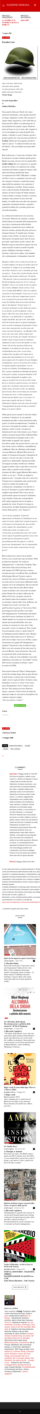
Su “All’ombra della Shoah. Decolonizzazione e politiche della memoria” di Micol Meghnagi (17, 1023)
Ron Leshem (15, 749)
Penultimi (8, 1360)
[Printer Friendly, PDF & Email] (20, 706)
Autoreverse (24, 1342)
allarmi (6, 38)
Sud (6, 1316)
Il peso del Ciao (24, 1354)
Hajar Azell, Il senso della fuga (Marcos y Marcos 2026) (19, 1088)
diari (6, 1018)
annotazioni (9, 1142)
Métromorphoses (11, 1342)
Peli (32, 1358)
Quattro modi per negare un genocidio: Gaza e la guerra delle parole (19, 1204)
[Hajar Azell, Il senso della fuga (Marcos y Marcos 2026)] (20, 1069)
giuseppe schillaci (9, 1092)
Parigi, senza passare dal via (15, 1356)
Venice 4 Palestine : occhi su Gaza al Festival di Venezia (18, 1265)
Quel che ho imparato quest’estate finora (20, 958)
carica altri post (18, 1287)
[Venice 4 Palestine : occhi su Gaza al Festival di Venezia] (20, 1246)
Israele (27, 746)
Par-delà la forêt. (20, 1360)
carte (7, 1083)
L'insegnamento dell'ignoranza (16, 1365)
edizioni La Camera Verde (14, 1351)
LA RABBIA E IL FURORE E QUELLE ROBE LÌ (10, 22)
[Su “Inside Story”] (20, 1128)
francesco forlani (9, 733)
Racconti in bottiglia (21, 1338)
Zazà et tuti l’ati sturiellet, (21, 1327)
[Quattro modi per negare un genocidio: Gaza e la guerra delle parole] (20, 1185)
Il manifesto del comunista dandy (17, 1357)
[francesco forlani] (9, 1300)
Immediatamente (28, 1367)
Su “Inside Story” (11, 1146)
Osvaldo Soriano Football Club (18, 1334)
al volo (7, 954)
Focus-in (7, 1322)
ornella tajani (8, 1028)
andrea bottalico (16, 746)
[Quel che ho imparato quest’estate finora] (20, 940)
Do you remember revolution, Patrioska (18, 1323)
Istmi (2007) (25, 20)
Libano (5, 749)
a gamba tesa (9, 1199)
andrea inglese (9, 961)
